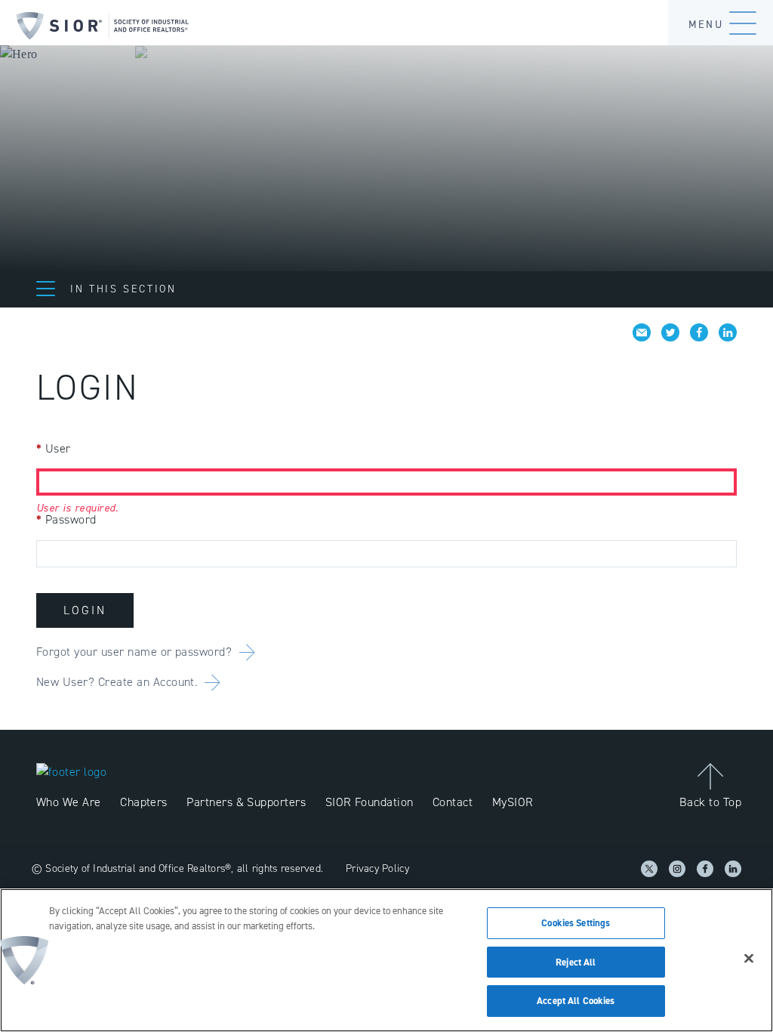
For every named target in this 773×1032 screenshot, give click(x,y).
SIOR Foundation (369, 802)
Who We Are (68, 802)
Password (66, 519)
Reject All (576, 962)
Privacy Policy (377, 868)
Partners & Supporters (246, 802)
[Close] (748, 958)
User (53, 448)
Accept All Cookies (575, 1000)
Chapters (144, 802)
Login (84, 610)
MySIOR (513, 802)
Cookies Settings (575, 922)
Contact (453, 802)
